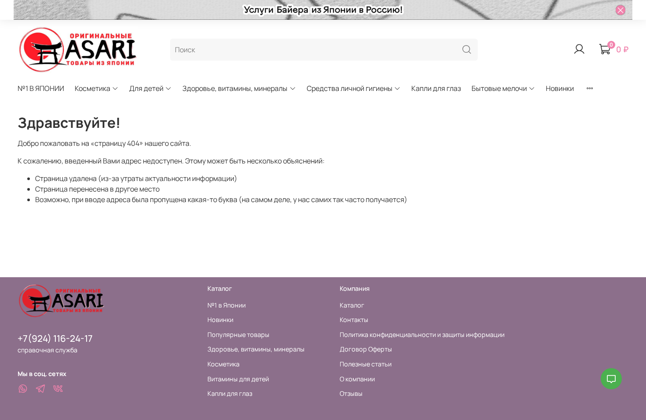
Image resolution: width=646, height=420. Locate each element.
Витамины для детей (238, 379)
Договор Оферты (366, 349)
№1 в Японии (226, 305)
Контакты (354, 319)
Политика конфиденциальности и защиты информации (422, 334)
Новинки (560, 88)
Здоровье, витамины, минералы (234, 88)
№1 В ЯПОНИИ (41, 88)
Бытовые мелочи (499, 88)
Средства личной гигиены (349, 88)
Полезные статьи (366, 364)
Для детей (146, 88)
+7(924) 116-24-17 (55, 338)
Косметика (92, 88)
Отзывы (351, 393)
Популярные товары (238, 334)
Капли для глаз (436, 88)
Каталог (352, 305)
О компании (357, 379)
